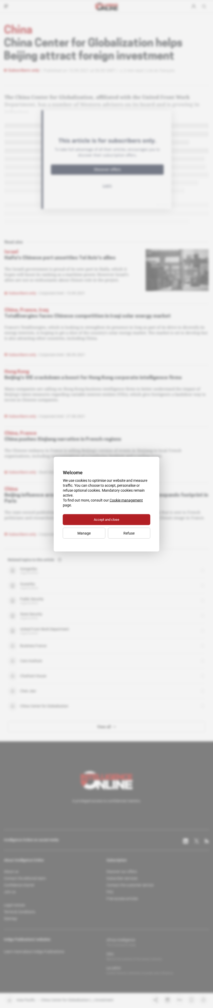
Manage (84, 533)
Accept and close (106, 519)
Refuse (129, 533)
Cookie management (126, 500)
